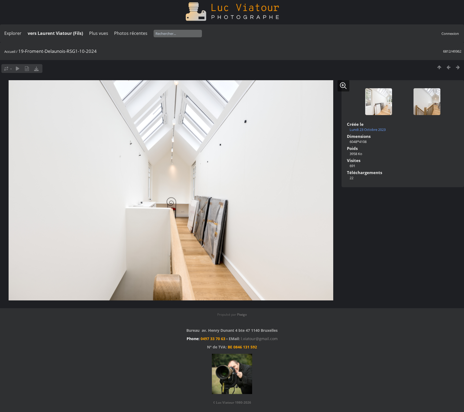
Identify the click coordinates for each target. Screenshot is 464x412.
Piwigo (242, 314)
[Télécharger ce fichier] (36, 68)
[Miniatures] (439, 67)
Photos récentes (130, 33)
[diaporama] (17, 68)
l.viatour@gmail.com (259, 338)
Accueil (9, 51)
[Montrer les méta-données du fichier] (27, 68)
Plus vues (98, 33)
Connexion (450, 33)
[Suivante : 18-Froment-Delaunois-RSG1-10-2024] (458, 67)
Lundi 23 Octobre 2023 (368, 129)
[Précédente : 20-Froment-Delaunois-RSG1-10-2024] (448, 67)
